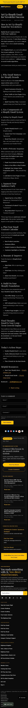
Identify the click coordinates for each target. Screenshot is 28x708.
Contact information (5, 702)
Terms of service (4, 698)
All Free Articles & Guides (7, 658)
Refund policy (4, 695)
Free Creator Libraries (6, 615)
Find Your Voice (5, 628)
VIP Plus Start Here (6, 672)
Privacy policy (4, 696)
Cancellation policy (5, 704)
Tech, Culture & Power (6, 648)
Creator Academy (5, 611)
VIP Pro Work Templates (7, 678)
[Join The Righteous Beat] (25, 593)
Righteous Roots (5, 652)
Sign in (2, 685)
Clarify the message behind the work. (12, 540)
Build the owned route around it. (12, 548)
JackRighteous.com (16, 382)
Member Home (4, 665)
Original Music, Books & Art (8, 655)
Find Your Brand (14, 464)
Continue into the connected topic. (14, 531)
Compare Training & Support (8, 638)
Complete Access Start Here (8, 675)
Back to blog (15, 388)
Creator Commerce (14, 469)
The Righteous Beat (6, 618)
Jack (5, 7)
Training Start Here (6, 668)
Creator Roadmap (5, 608)
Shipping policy (4, 700)
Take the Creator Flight (7, 605)
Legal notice (3, 705)
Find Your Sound (5, 625)
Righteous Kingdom (6, 645)
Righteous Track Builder (7, 635)
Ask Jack (20, 6)
